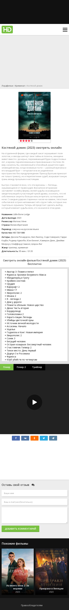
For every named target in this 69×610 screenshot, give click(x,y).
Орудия (11, 283)
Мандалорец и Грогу (18, 277)
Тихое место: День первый (21, 350)
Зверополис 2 (14, 292)
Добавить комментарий (20, 528)
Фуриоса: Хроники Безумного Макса (26, 274)
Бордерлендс (14, 311)
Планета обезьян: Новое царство (25, 305)
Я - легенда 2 (14, 298)
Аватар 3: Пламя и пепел (20, 271)
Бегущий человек (16, 341)
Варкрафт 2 (13, 286)
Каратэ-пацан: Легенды (19, 317)
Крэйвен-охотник (16, 280)
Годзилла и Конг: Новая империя (25, 332)
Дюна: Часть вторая (18, 308)
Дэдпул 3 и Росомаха (18, 353)
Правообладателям (32, 605)
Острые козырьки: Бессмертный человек (29, 344)
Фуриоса (11, 356)
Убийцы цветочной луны (20, 320)
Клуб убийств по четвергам (22, 359)
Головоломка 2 (15, 314)
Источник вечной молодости (23, 323)
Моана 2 (11, 295)
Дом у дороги (14, 301)
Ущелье (11, 329)
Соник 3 (11, 338)
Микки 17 (12, 289)
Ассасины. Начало (16, 326)
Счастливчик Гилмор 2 (19, 347)
